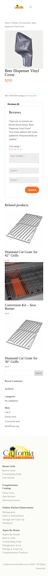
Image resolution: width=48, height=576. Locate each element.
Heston (15, 23)
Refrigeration (8, 512)
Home (7, 23)
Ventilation (7, 523)
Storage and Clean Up (13, 519)
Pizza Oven (8, 493)
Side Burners (8, 496)
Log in (8, 412)
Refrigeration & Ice (11, 545)
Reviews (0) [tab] (13, 104)
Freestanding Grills (11, 474)
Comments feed (12, 421)
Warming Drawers (11, 500)
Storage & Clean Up (12, 549)
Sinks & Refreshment (13, 516)
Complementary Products (15, 552)
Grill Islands (8, 478)
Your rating (15, 146)
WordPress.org (12, 426)
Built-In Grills (8, 470)
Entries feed (10, 417)
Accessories (25, 23)
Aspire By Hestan (11, 534)
